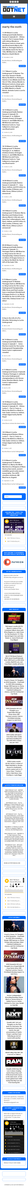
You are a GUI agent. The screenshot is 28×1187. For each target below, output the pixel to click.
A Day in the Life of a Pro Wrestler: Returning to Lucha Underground (13, 320)
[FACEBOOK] (13, 1)
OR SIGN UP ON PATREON (11, 599)
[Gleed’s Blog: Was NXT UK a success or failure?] (14, 1049)
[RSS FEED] (15, 1)
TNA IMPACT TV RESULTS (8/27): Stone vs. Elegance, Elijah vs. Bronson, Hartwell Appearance (14, 828)
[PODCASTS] (18, 1)
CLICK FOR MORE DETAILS (12, 593)
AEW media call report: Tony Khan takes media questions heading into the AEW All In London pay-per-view (14, 738)
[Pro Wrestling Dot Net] (14, 9)
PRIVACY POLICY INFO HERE (12, 1163)
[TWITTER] (10, 1)
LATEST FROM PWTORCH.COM (14, 785)
